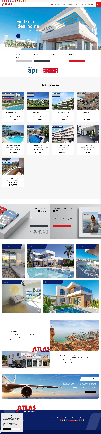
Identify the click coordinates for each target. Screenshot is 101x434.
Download (62, 225)
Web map (48, 431)
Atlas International (8, 5)
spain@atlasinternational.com (84, 1)
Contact (87, 4)
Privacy (38, 431)
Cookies (43, 431)
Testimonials (79, 4)
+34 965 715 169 (95, 1)
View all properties (50, 192)
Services (70, 4)
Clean (24, 61)
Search (77, 61)
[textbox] (24, 54)
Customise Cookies (15, 428)
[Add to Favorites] (22, 110)
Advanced (42, 61)
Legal (33, 431)
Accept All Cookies (7, 428)
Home (51, 4)
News (64, 4)
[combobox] (24, 54)
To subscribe (39, 225)
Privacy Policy (43, 218)
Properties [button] (58, 4)
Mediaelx (82, 431)
